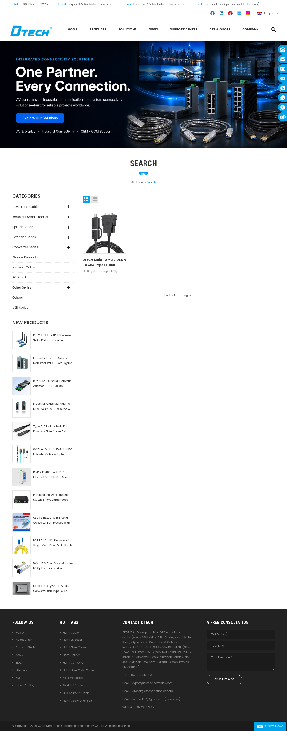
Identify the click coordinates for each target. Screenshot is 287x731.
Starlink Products (25, 257)
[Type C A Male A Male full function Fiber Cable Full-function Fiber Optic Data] (21, 431)
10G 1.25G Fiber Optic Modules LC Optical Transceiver (53, 566)
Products (97, 29)
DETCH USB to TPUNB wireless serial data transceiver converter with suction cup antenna (53, 338)
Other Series (21, 287)
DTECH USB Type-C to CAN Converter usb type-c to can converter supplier (51, 589)
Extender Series (24, 237)
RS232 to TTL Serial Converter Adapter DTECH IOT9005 (52, 383)
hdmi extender (72, 640)
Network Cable (23, 267)
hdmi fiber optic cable (78, 670)
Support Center (183, 29)
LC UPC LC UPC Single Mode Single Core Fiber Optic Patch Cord (52, 543)
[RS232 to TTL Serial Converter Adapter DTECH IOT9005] (21, 386)
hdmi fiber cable (74, 647)
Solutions (127, 29)
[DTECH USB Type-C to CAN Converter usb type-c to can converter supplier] (21, 588)
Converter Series (25, 247)
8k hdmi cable (73, 686)
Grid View (86, 199)
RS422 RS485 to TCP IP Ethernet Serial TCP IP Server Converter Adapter (51, 475)
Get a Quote (219, 29)
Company (250, 29)
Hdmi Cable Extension (77, 701)
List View (94, 199)
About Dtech (24, 640)
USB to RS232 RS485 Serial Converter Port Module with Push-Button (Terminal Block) (51, 520)
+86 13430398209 (141, 675)
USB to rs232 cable (76, 693)
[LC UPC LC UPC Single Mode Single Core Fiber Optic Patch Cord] (21, 545)
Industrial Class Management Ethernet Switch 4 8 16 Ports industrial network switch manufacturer (52, 406)
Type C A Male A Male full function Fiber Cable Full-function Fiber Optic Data (50, 429)
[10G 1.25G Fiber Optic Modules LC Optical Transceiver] (21, 568)
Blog (19, 663)
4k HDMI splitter (73, 678)
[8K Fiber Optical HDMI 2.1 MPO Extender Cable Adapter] (21, 454)
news (153, 29)
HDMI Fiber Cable (25, 206)
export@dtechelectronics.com (92, 4)
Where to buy (25, 686)
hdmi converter (73, 663)
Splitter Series (22, 227)
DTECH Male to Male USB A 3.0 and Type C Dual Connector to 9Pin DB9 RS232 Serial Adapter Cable (104, 262)
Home (72, 29)
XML (18, 678)
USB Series (20, 307)
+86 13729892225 (34, 4)
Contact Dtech (25, 647)
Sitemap (21, 670)
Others (17, 297)
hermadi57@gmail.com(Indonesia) (232, 4)
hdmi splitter (71, 655)
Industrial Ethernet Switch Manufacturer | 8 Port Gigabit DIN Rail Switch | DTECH (52, 361)
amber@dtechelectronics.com (160, 4)
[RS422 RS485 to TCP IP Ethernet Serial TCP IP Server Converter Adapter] (21, 477)
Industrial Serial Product (30, 217)
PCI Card (19, 277)
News (19, 655)
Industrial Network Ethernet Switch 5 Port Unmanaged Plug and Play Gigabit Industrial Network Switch (51, 497)
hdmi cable (71, 633)
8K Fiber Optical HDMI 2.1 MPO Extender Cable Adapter (52, 452)
